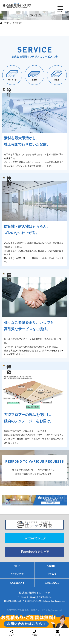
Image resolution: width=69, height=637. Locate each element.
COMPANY (17, 582)
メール (58, 635)
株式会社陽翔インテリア (34, 592)
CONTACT (52, 582)
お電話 (35, 635)
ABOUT (52, 566)
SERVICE (17, 574)
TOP (6, 23)
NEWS (52, 574)
